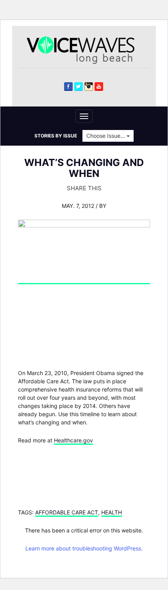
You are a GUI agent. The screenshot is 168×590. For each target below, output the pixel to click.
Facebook (68, 86)
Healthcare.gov (73, 440)
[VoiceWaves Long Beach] (84, 49)
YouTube (99, 86)
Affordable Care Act (66, 512)
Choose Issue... (106, 135)
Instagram (88, 86)
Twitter (78, 86)
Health (111, 512)
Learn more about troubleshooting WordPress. (84, 548)
